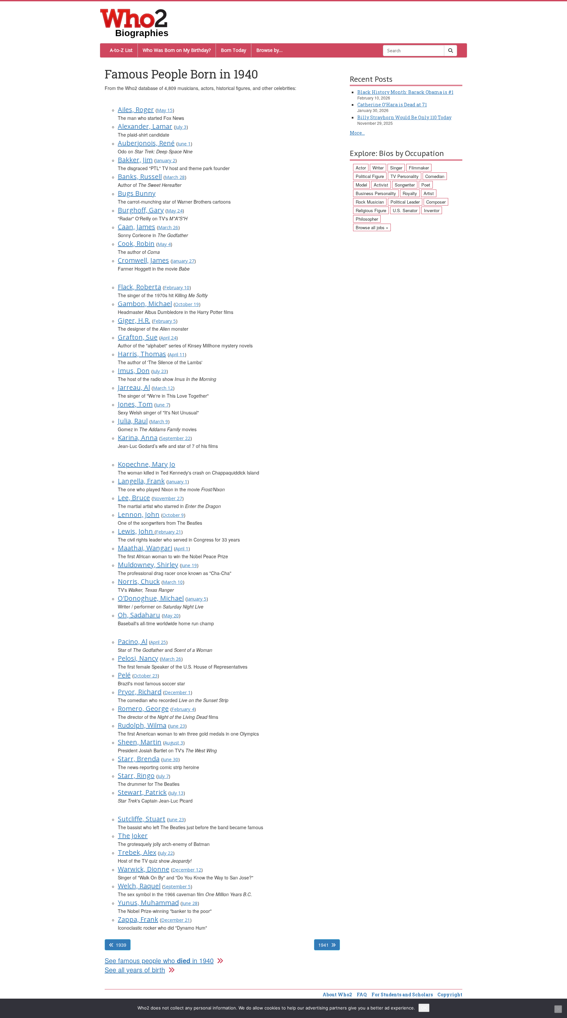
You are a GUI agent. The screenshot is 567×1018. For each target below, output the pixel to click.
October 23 (146, 676)
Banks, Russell (140, 176)
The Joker (133, 835)
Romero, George (143, 708)
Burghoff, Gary (141, 210)
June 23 (177, 726)
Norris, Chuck (139, 581)
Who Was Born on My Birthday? (177, 50)
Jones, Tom (135, 404)
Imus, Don (134, 370)
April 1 (181, 548)
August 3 (173, 743)
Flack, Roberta (139, 286)
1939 (121, 944)
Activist (381, 185)
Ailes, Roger (136, 109)
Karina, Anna (138, 437)
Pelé (124, 675)
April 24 (168, 338)
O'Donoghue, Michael (151, 598)
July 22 (166, 853)
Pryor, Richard (139, 691)
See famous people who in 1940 (159, 960)
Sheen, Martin (139, 742)
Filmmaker (419, 168)
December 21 (175, 920)
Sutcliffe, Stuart (141, 818)
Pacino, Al (132, 641)
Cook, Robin (136, 243)
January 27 (183, 261)
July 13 (176, 793)
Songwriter (405, 185)
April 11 (177, 354)
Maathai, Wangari (145, 547)
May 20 (171, 615)
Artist (429, 193)
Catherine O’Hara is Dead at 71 (392, 104)
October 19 (187, 304)
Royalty (410, 193)
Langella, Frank (141, 480)
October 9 (173, 515)
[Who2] (134, 17)
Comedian (434, 176)
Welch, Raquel (139, 885)
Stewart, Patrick (142, 792)
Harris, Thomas (142, 353)
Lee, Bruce (134, 497)
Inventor (431, 210)
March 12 (163, 388)
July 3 (180, 127)
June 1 (184, 144)
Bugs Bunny (137, 193)
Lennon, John (138, 514)
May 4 (164, 244)
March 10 (173, 582)
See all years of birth (135, 969)
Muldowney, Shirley (148, 564)
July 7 (163, 776)
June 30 (170, 759)
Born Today (233, 50)
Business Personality (376, 193)
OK (424, 1007)
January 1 (177, 481)
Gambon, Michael (145, 303)
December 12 (186, 870)
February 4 (183, 709)
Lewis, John (136, 531)
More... (357, 133)
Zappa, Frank (138, 919)
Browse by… (269, 50)
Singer (396, 168)
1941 (323, 944)
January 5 (196, 599)
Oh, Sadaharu (139, 614)
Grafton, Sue (138, 337)
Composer (436, 202)
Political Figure (370, 176)
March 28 (175, 177)
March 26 (168, 227)
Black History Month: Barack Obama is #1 (405, 92)
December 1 (177, 692)
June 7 (162, 405)
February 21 (168, 532)
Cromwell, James (143, 260)
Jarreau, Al (134, 387)
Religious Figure (371, 210)
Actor (361, 168)
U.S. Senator (405, 210)
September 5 (177, 886)
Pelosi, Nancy (138, 658)
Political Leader (405, 202)
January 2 (165, 160)
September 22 (175, 438)
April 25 (158, 642)
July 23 (159, 371)
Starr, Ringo (136, 775)
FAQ (362, 994)
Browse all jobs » (372, 227)
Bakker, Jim (135, 159)
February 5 (164, 321)
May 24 (174, 211)
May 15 (165, 110)
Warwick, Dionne (143, 869)
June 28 (190, 903)
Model (361, 185)
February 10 (176, 287)
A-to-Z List (121, 50)
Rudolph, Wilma (142, 725)
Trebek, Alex (137, 852)
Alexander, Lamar (145, 126)
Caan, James (136, 226)
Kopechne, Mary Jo (146, 464)
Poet (425, 185)
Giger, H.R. (134, 320)
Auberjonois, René (146, 143)
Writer (378, 168)
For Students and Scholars (402, 994)
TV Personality (404, 176)
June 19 (189, 565)
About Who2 (337, 994)
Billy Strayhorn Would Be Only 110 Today (404, 117)
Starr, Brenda (138, 758)
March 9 (159, 421)
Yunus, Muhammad (148, 902)
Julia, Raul (133, 420)
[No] (558, 1009)
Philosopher (367, 219)
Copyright (449, 994)
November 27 (167, 498)
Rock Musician (370, 202)
